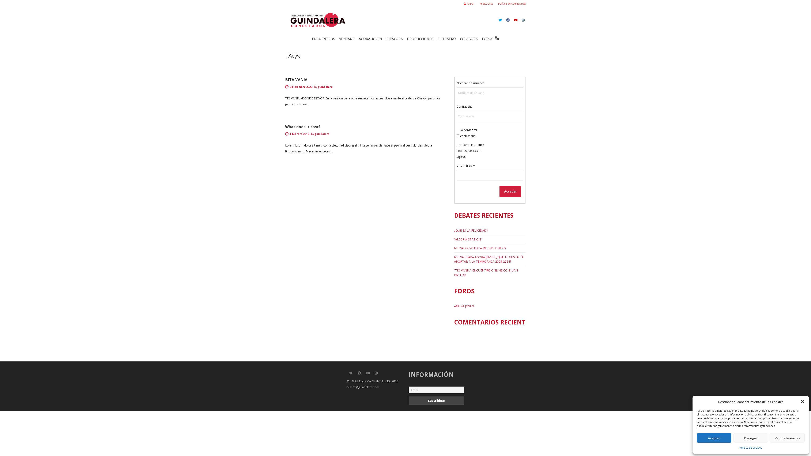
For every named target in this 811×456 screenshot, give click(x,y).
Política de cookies (751, 447)
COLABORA (469, 38)
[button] (802, 402)
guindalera (325, 87)
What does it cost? (303, 126)
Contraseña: (465, 106)
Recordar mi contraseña (468, 133)
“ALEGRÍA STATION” (468, 239)
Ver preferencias (787, 438)
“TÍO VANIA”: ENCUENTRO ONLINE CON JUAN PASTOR (486, 272)
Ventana (347, 38)
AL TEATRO (446, 38)
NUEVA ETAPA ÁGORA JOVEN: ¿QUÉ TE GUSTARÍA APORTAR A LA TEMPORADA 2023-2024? (488, 259)
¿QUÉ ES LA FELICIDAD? (471, 230)
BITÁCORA (394, 38)
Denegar (750, 438)
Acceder (510, 191)
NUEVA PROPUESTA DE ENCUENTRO (480, 248)
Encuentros (323, 38)
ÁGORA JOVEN (370, 38)
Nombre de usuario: (470, 83)
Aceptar (714, 438)
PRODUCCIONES (420, 38)
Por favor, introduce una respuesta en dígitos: (470, 151)
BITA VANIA (296, 79)
